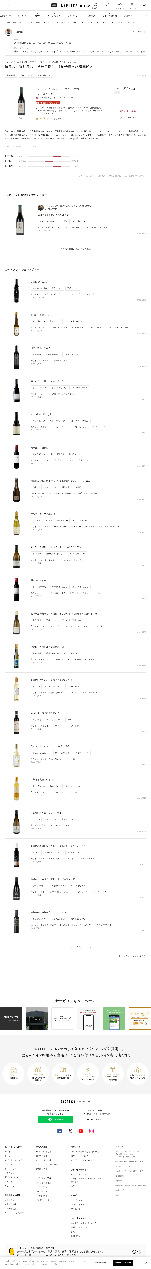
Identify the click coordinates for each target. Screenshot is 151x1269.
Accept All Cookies (123, 1263)
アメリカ (49, 22)
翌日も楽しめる (72, 355)
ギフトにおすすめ (40, 388)
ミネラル (36, 819)
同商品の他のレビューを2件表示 (75, 249)
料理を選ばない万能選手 (72, 487)
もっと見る (75, 947)
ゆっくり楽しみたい (74, 321)
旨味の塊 (36, 487)
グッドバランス (39, 421)
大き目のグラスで (59, 886)
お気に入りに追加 (129, 118)
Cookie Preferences (122, 1190)
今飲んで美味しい (53, 355)
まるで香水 (63, 221)
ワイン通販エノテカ (15, 22)
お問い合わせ (120, 1146)
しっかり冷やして (74, 686)
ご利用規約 (119, 1176)
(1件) (60, 119)
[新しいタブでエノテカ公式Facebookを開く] (59, 1131)
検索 (54, 5)
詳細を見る (48, 113)
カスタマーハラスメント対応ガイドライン (130, 1171)
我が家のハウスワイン (53, 852)
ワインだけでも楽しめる (42, 520)
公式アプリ (100, 1119)
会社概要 (118, 1181)
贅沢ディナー (57, 288)
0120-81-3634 (134, 1151)
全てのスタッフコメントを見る (131, 956)
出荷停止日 (128, 1157)
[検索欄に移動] (7, 5)
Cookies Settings (101, 1263)
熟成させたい (72, 288)
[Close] (146, 1262)
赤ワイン (38, 22)
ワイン (29, 22)
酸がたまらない (51, 487)
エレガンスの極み (47, 221)
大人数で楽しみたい (60, 587)
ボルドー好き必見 (57, 454)
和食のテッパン (82, 753)
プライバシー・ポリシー (124, 1166)
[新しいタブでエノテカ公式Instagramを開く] (91, 1131)
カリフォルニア (63, 22)
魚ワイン (36, 686)
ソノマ (93, 22)
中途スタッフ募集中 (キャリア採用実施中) (130, 1186)
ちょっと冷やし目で (58, 421)
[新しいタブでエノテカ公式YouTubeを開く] (80, 1131)
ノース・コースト (80, 22)
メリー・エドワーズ (107, 22)
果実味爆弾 (11, 75)
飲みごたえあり (26, 75)
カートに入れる (129, 111)
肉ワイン (70, 720)
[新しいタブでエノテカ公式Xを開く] (70, 1131)
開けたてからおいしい (80, 421)
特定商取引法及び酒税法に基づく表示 (129, 1161)
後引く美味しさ (44, 75)
